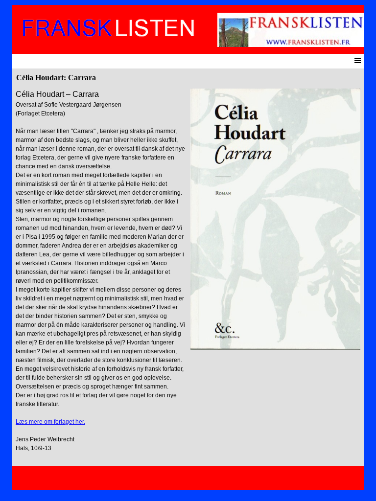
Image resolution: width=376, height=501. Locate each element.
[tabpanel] (101, 275)
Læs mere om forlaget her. (50, 421)
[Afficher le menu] (357, 60)
